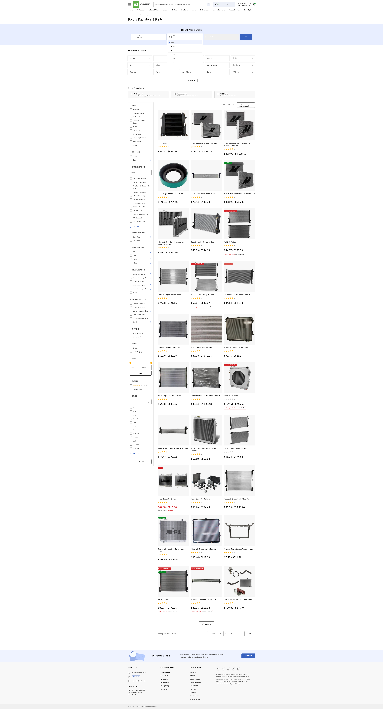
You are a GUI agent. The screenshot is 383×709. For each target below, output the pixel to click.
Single (135, 156)
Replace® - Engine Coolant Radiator (236, 499)
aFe (134, 408)
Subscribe (248, 656)
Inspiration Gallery (195, 699)
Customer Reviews (195, 682)
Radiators (151, 15)
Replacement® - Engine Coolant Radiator (205, 396)
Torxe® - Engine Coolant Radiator (203, 242)
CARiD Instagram (238, 669)
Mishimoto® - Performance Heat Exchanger (239, 194)
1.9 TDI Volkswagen (139, 196)
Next (249, 634)
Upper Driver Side (139, 285)
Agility (135, 411)
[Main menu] (129, 4)
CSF (134, 422)
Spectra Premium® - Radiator (201, 347)
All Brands (193, 692)
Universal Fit (137, 337)
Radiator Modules (139, 113)
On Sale (135, 348)
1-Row (135, 252)
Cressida (133, 72)
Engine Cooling (142, 15)
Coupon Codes (194, 686)
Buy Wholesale (194, 696)
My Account (164, 679)
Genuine (136, 437)
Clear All (140, 461)
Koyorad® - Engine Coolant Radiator (237, 347)
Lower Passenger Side (140, 311)
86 (156, 58)
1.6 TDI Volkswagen (139, 178)
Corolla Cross (212, 65)
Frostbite (136, 434)
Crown (158, 72)
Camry (132, 65)
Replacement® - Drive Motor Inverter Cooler (173, 448)
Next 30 (208, 624)
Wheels (151, 10)
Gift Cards (193, 689)
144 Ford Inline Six (139, 199)
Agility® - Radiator (230, 242)
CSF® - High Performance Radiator (170, 194)
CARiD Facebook (218, 669)
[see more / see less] (191, 80)
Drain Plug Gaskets (139, 138)
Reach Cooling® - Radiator (200, 499)
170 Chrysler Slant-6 (139, 203)
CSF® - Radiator (163, 143)
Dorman (135, 430)
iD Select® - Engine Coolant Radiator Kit (238, 599)
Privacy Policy (164, 686)
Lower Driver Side (139, 281)
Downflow (136, 237)
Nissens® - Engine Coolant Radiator (203, 549)
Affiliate (192, 676)
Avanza (210, 58)
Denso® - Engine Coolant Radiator (170, 295)
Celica (158, 65)
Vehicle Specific (138, 333)
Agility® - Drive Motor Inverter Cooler (204, 599)
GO (246, 37)
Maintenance (204, 10)
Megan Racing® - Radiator (167, 499)
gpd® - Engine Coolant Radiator (169, 347)
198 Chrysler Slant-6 (139, 222)
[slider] (130, 363)
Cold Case (136, 419)
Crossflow (136, 241)
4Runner (133, 58)
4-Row (135, 263)
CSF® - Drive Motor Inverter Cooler (203, 194)
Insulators (136, 130)
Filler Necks (137, 141)
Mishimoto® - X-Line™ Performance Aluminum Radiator (237, 144)
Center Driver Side (139, 274)
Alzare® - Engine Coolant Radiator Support (239, 549)
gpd (134, 441)
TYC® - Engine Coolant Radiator (169, 396)
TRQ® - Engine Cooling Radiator (202, 295)
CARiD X (223, 669)
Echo (209, 72)
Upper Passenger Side (140, 289)
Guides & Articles (195, 679)
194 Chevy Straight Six (140, 214)
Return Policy (164, 682)
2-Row (135, 256)
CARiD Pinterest (233, 669)
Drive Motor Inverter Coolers (139, 122)
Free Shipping (137, 352)
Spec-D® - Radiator (231, 396)
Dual (134, 160)
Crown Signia (186, 72)
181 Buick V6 (137, 210)
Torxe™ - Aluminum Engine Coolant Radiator (203, 449)
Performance (141, 10)
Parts (131, 10)
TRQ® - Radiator (164, 599)
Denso (135, 426)
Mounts (135, 127)
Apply (141, 373)
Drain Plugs (137, 134)
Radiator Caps (138, 117)
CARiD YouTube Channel (228, 669)
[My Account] (250, 4)
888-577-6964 (242, 5)
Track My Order (165, 672)
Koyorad (136, 448)
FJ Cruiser (236, 72)
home (129, 15)
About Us (193, 672)
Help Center (164, 676)
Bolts (135, 145)
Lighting (174, 10)
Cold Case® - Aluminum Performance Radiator (171, 550)
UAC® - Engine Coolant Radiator (235, 448)
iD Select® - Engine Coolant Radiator (237, 295)
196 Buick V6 (137, 218)
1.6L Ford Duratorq (139, 182)
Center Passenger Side (140, 278)
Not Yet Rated (137, 389)
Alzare (135, 415)
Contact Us (163, 689)
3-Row (135, 259)
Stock (135, 293)
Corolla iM (236, 65)
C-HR (235, 58)
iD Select (136, 445)
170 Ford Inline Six (139, 207)
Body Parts (184, 10)
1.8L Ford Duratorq (139, 192)
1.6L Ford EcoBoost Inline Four (141, 187)
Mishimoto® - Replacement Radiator (204, 143)
